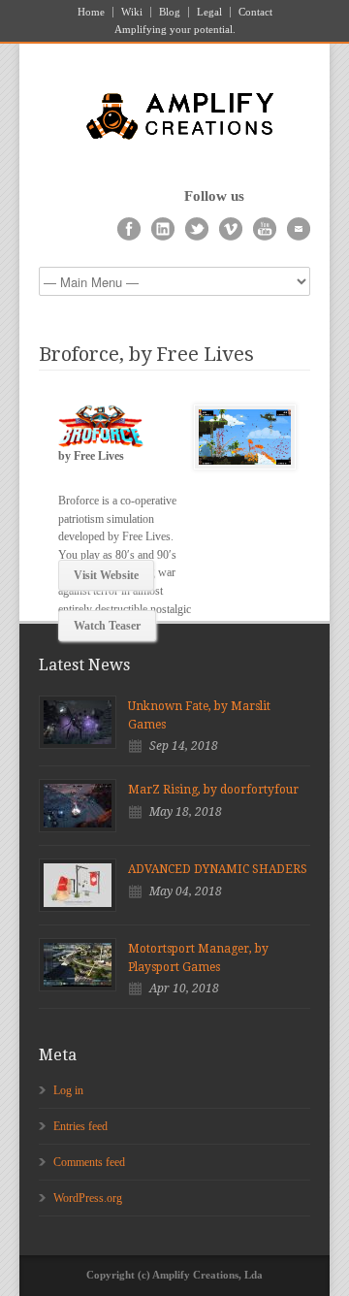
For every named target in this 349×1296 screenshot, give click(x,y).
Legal (209, 12)
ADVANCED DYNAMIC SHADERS (217, 869)
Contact (255, 12)
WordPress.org (87, 1198)
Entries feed (80, 1126)
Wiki (132, 12)
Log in (68, 1090)
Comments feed (89, 1162)
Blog (169, 12)
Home (91, 12)
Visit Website (106, 575)
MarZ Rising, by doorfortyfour (213, 789)
